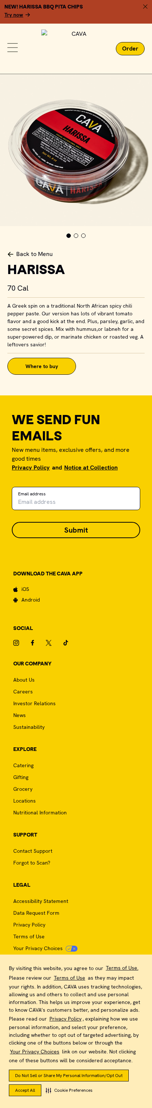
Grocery (22, 789)
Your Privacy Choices (34, 1051)
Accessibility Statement (40, 901)
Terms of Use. (122, 968)
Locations (24, 800)
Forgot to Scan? (31, 862)
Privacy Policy (65, 1018)
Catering (23, 765)
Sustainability (29, 727)
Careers (23, 691)
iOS (25, 589)
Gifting (20, 777)
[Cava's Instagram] (22, 643)
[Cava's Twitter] (54, 643)
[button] (69, 1090)
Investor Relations (34, 703)
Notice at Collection (91, 467)
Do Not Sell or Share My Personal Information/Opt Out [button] (68, 1075)
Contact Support (32, 851)
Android (30, 599)
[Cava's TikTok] (71, 643)
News (19, 715)
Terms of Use (69, 977)
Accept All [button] (25, 1090)
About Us (24, 679)
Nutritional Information (40, 812)
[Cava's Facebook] (38, 643)
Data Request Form (36, 913)
